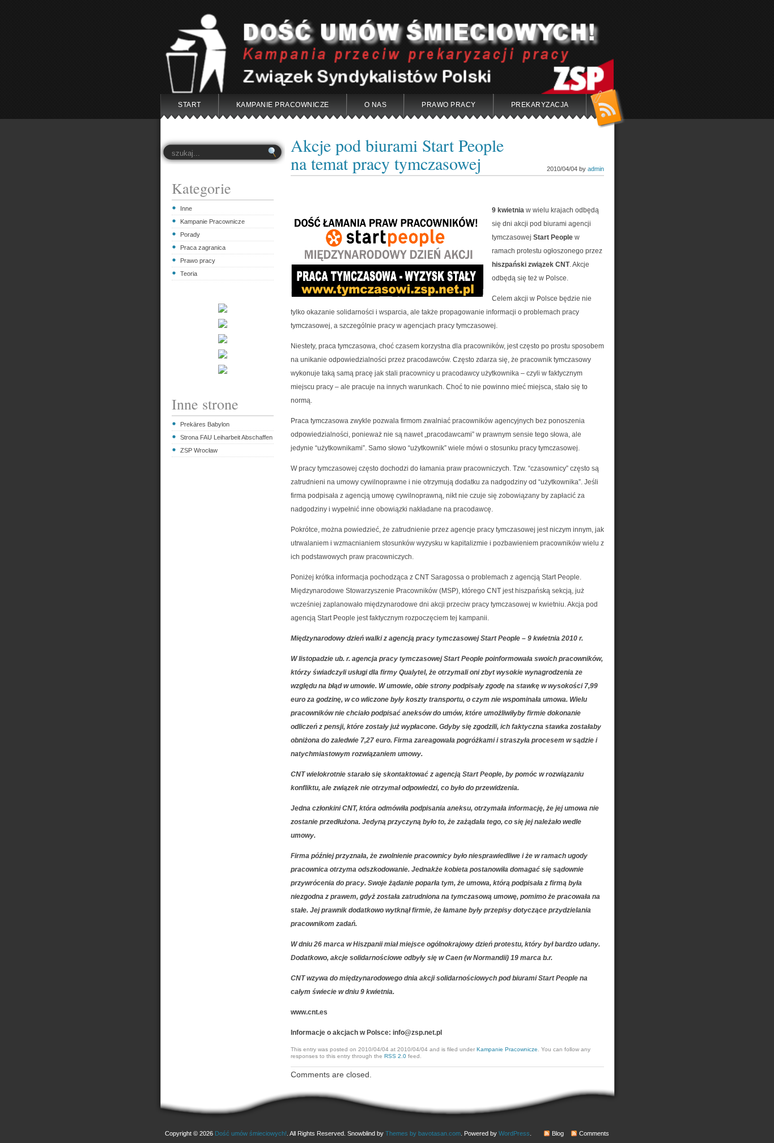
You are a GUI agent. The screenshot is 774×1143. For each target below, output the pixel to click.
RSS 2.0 (395, 1056)
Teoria (188, 273)
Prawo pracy (197, 260)
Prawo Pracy (449, 105)
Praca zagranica (203, 247)
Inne (186, 208)
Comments (594, 1133)
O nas (375, 105)
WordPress (514, 1133)
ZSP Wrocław (199, 450)
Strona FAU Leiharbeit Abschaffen (226, 437)
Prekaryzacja (540, 105)
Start (189, 105)
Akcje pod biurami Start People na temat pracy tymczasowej (397, 154)
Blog (558, 1133)
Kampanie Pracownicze (212, 221)
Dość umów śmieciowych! (251, 1133)
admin (596, 168)
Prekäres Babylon (204, 424)
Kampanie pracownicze (282, 105)
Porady (190, 234)
